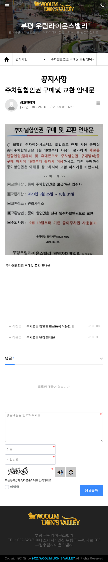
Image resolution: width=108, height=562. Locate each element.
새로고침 (71, 472)
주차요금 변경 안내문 (40, 337)
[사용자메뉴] (101, 6)
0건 (26, 107)
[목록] (98, 103)
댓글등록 (91, 490)
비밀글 (14, 486)
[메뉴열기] (6, 6)
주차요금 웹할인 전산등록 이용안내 (50, 326)
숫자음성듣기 (60, 472)
